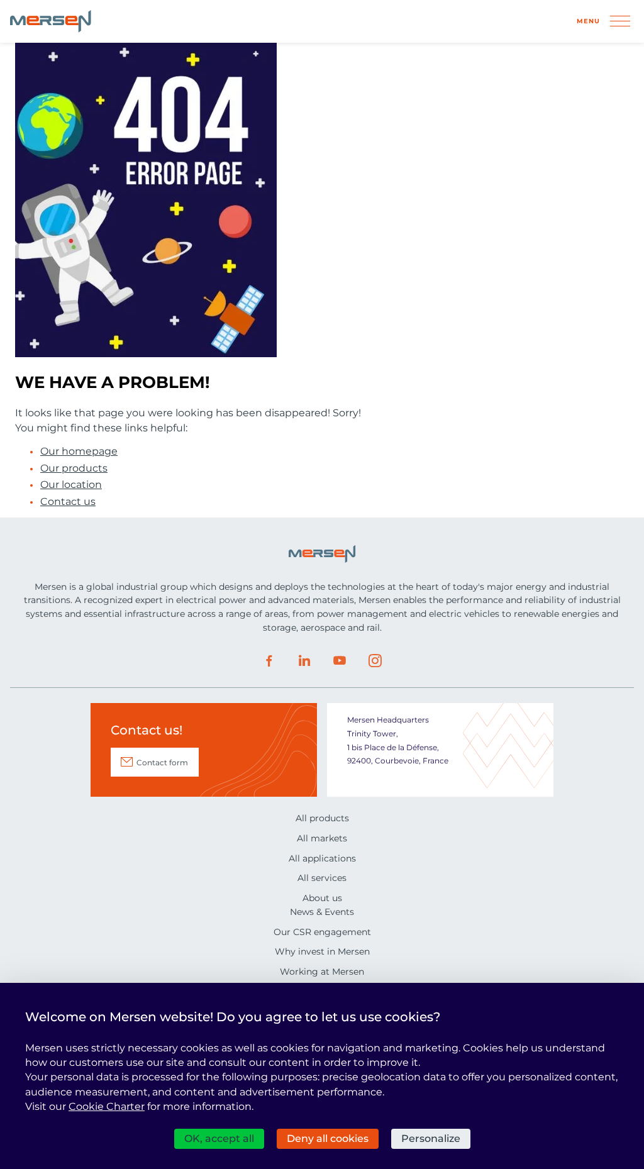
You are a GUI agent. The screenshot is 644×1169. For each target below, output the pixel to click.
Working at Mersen (322, 971)
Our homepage (79, 451)
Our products (74, 468)
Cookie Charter (107, 1106)
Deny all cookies (328, 1138)
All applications (322, 858)
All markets (322, 838)
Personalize (430, 1138)
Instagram (374, 660)
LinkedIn (304, 660)
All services (322, 878)
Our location (71, 484)
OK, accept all (219, 1138)
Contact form (162, 762)
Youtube (339, 660)
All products (322, 818)
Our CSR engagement (322, 932)
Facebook (269, 660)
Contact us (68, 501)
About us (322, 898)
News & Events (322, 911)
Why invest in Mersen (322, 951)
